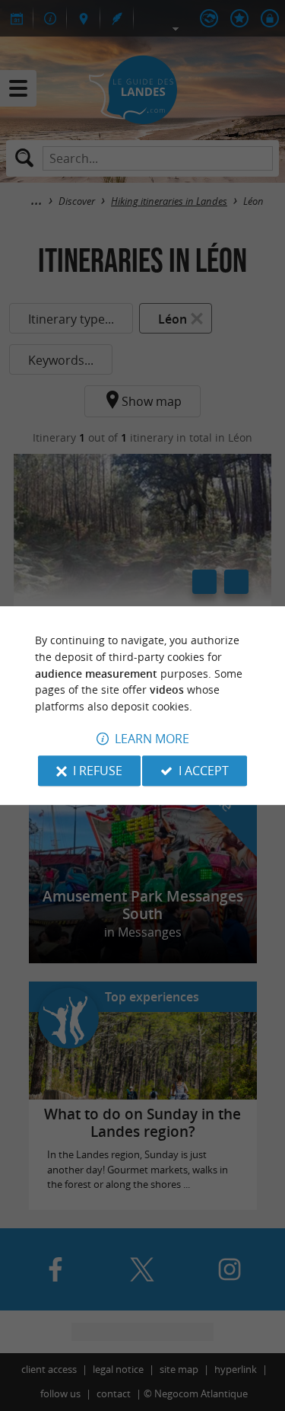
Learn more (152, 738)
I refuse (97, 770)
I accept (204, 770)
